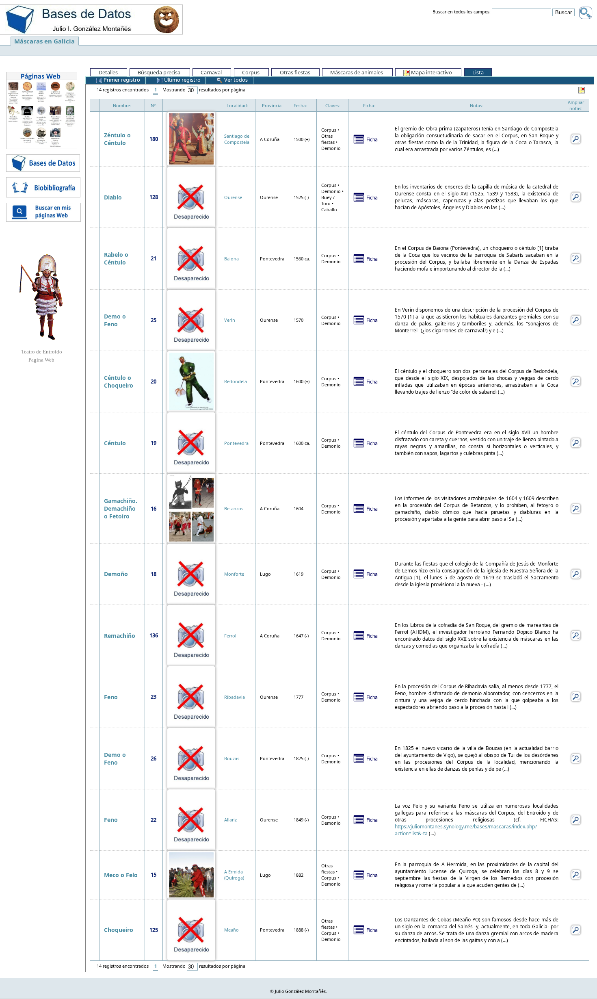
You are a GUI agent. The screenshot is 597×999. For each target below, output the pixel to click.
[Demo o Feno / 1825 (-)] (191, 758)
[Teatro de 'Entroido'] (41, 297)
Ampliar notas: (576, 105)
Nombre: (122, 105)
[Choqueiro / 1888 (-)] (191, 929)
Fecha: (300, 105)
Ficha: (369, 105)
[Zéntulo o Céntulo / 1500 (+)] (191, 138)
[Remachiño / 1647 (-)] (191, 635)
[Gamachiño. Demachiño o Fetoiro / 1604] (191, 508)
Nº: (154, 105)
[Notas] (575, 138)
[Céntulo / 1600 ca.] (191, 442)
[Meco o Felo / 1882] (191, 874)
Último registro (182, 79)
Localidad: (237, 105)
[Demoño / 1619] (191, 573)
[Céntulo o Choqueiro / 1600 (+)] (191, 381)
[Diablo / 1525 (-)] (191, 196)
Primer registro (121, 79)
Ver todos (235, 79)
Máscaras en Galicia (44, 41)
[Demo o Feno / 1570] (191, 319)
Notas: (476, 105)
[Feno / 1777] (191, 696)
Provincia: (272, 105)
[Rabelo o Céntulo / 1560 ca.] (191, 258)
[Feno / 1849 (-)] (191, 819)
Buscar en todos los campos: (462, 12)
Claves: (332, 105)
